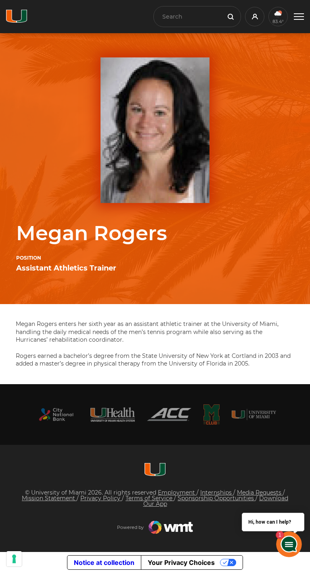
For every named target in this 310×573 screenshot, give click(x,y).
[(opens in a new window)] (56, 414)
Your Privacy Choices (181, 562)
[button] (299, 16)
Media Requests (260, 492)
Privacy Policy (101, 498)
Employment (177, 492)
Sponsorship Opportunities (217, 498)
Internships (216, 492)
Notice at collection (104, 562)
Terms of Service (150, 498)
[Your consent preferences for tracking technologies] (14, 559)
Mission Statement (49, 498)
